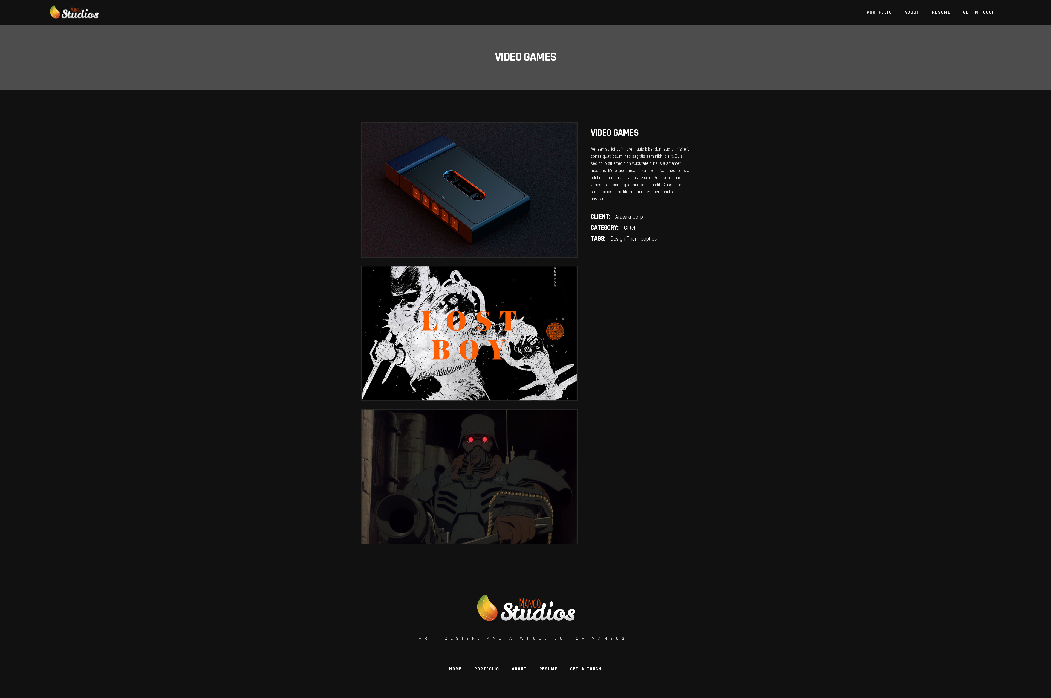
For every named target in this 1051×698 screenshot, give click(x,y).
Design (618, 238)
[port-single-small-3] (469, 190)
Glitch (630, 227)
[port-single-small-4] (469, 333)
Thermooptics (641, 238)
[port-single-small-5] (469, 476)
